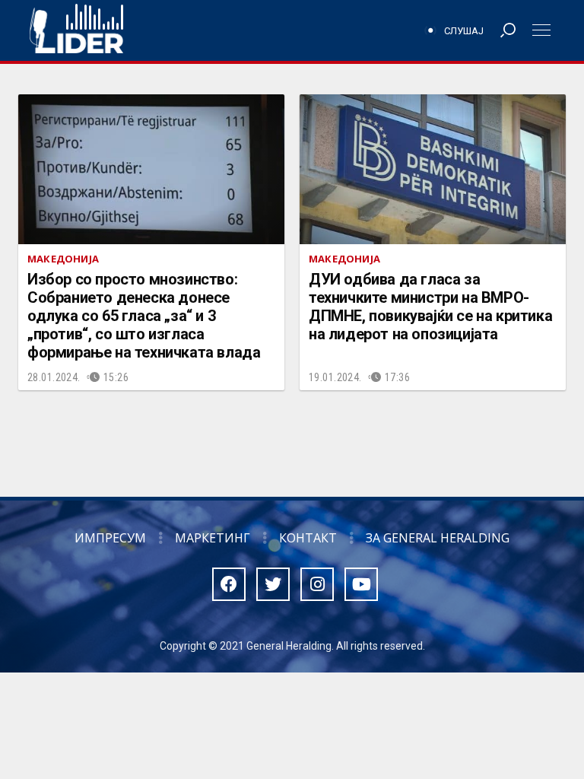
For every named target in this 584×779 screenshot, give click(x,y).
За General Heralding (437, 537)
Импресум (110, 537)
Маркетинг (212, 537)
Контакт (308, 537)
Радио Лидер (76, 30)
